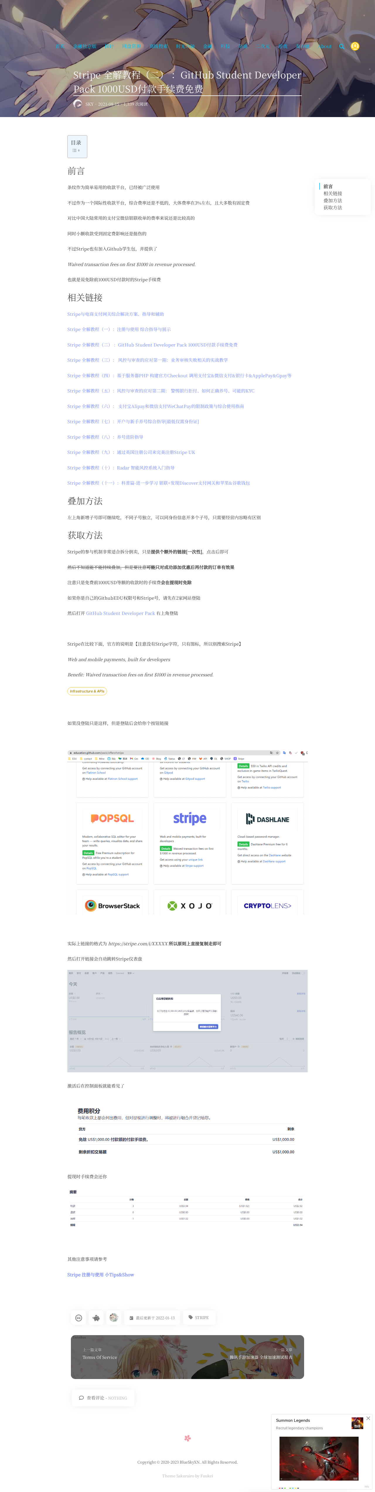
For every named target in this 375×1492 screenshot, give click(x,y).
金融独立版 (84, 46)
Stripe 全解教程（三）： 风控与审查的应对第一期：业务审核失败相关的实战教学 (147, 360)
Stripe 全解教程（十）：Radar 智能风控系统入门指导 (121, 467)
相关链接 (332, 193)
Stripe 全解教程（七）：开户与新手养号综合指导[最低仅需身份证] (133, 421)
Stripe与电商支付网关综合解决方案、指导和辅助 (115, 314)
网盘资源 (131, 46)
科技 (225, 46)
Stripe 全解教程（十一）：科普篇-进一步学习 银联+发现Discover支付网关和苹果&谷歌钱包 (158, 483)
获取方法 (332, 207)
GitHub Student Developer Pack (120, 613)
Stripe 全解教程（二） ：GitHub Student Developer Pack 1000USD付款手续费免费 (152, 345)
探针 (109, 46)
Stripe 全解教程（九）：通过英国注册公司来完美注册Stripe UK (131, 452)
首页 (60, 46)
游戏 (282, 46)
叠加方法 (332, 200)
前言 (328, 186)
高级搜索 (158, 46)
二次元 (263, 46)
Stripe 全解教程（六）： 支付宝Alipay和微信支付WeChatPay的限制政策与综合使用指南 (155, 406)
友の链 (303, 46)
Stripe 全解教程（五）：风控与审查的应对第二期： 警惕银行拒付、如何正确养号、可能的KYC (160, 390)
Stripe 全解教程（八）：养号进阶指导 (105, 437)
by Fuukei (203, 1476)
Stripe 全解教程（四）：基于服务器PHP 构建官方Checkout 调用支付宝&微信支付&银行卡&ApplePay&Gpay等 (179, 375)
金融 (207, 46)
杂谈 (243, 46)
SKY (90, 104)
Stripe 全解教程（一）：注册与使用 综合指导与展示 (119, 329)
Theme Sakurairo (178, 1476)
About (325, 46)
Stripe (202, 1317)
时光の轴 (185, 46)
